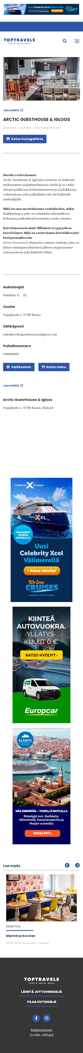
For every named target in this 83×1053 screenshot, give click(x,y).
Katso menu (56, 367)
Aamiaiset (10, 128)
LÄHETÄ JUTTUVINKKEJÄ (41, 992)
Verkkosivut (21, 367)
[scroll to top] (72, 1042)
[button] (77, 865)
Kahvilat (25, 128)
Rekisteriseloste (41, 1030)
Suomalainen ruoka (48, 128)
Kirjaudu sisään (66, 26)
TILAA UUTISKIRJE (41, 1002)
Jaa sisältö (11, 110)
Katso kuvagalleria (27, 139)
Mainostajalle (18, 26)
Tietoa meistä (41, 26)
